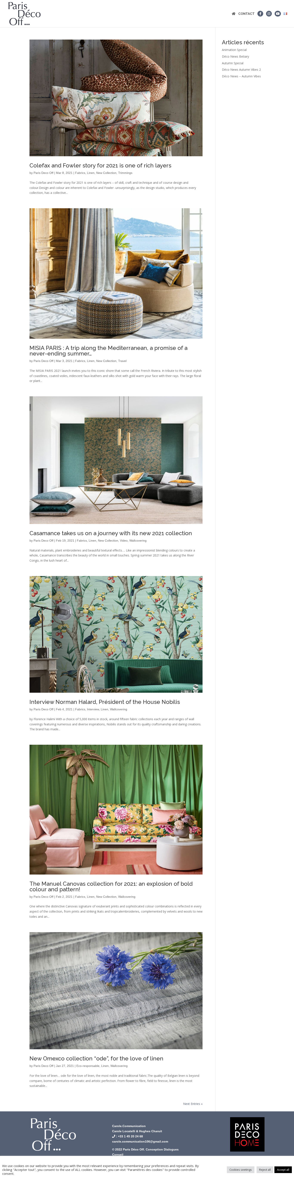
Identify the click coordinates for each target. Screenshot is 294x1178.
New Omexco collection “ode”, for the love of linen (96, 1058)
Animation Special (234, 50)
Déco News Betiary (235, 56)
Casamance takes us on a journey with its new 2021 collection (110, 533)
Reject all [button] (265, 1170)
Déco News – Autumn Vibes (241, 76)
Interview (93, 709)
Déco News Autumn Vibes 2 (241, 69)
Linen (90, 173)
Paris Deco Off (43, 173)
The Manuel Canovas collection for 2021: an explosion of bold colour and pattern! (111, 887)
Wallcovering (138, 540)
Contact (246, 14)
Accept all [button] (283, 1170)
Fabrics (80, 173)
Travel (122, 361)
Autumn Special (232, 63)
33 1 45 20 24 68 (131, 1136)
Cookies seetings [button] (240, 1170)
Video (124, 540)
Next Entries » (193, 1104)
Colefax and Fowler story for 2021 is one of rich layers (100, 165)
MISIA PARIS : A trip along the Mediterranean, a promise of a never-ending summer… (108, 351)
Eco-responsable (87, 1066)
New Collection (106, 173)
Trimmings (125, 173)
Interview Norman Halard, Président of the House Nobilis (104, 702)
